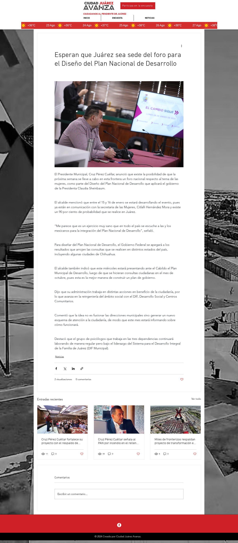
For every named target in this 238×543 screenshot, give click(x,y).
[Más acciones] (181, 46)
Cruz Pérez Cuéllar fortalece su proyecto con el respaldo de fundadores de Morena (62, 441)
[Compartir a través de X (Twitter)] (64, 368)
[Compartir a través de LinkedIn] (73, 368)
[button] (137, 5)
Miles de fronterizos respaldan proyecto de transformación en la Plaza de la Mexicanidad (175, 441)
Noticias (59, 356)
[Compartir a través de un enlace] (81, 368)
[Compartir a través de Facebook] (56, 368)
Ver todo (196, 398)
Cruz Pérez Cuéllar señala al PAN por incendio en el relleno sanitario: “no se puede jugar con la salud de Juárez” (118, 441)
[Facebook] (119, 525)
